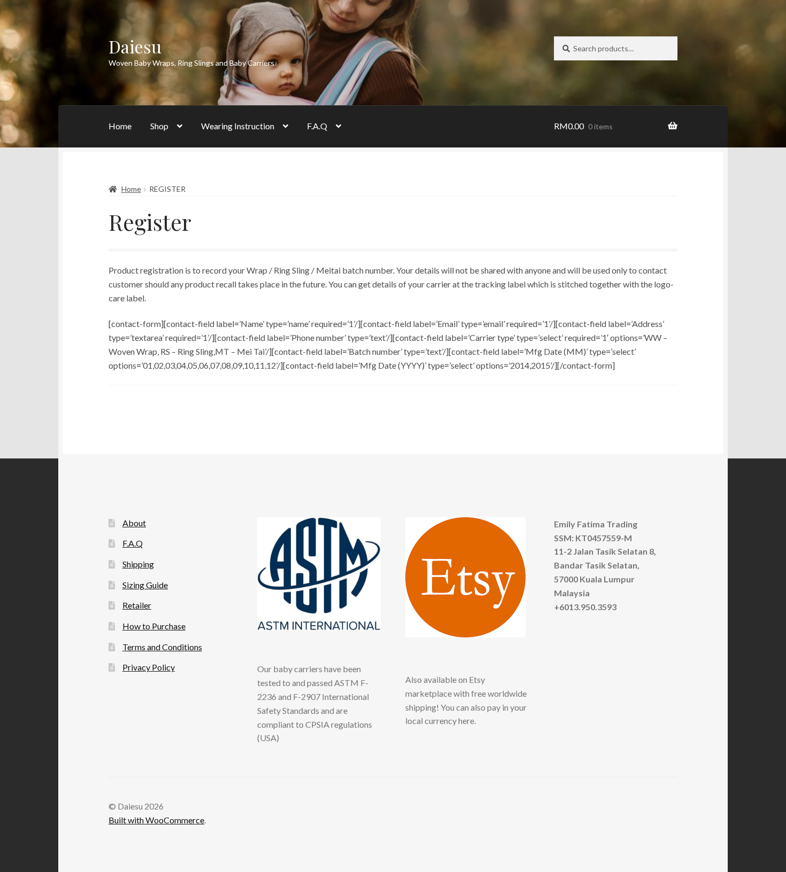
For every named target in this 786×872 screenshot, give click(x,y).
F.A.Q (317, 126)
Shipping (138, 564)
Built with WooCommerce (156, 820)
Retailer (136, 605)
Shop (159, 126)
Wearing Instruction (237, 126)
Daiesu (135, 46)
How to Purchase (154, 626)
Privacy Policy (148, 667)
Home (120, 126)
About (134, 523)
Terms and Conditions (162, 647)
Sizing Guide (145, 585)
